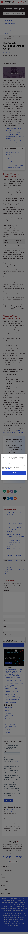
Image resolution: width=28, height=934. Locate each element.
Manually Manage (14, 476)
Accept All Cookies (14, 472)
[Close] (25, 455)
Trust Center (7, 468)
